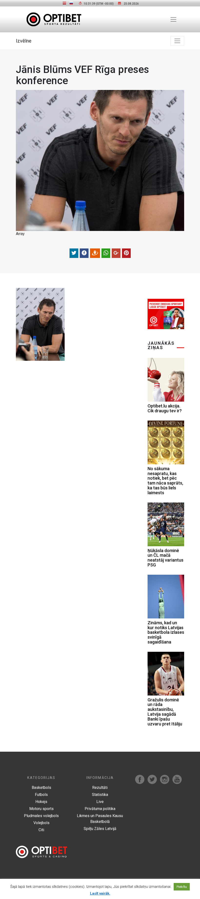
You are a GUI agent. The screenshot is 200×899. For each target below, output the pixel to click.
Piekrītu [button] (182, 887)
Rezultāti (100, 787)
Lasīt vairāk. (100, 893)
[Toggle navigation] (173, 19)
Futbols (41, 794)
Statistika (100, 794)
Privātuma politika (100, 808)
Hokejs (41, 801)
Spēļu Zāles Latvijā (100, 828)
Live (100, 801)
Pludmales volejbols (41, 815)
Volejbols (41, 822)
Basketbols (41, 787)
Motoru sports (41, 808)
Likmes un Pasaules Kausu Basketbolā (100, 818)
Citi (41, 830)
